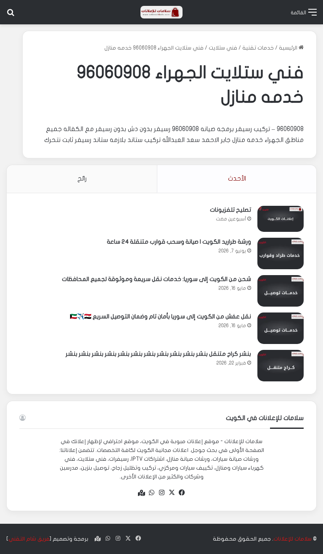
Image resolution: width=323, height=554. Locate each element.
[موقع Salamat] (161, 12)
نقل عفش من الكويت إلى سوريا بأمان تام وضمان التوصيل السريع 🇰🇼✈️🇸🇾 (160, 316)
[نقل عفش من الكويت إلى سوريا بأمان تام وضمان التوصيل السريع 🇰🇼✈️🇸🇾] (280, 328)
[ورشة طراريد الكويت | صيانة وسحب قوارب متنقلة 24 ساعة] (280, 253)
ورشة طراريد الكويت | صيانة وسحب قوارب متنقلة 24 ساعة (179, 242)
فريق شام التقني (29, 539)
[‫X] (172, 493)
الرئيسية (289, 48)
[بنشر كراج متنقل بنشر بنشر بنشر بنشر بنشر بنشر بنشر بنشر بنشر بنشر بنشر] (280, 365)
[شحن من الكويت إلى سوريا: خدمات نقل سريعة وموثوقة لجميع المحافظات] (280, 291)
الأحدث (237, 178)
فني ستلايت (223, 48)
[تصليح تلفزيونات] (280, 219)
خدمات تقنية (258, 48)
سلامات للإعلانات (292, 539)
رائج (82, 178)
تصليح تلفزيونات (230, 210)
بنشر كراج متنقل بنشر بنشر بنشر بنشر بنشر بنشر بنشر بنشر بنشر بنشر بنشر (158, 354)
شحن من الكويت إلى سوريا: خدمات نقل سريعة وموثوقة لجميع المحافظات (156, 279)
